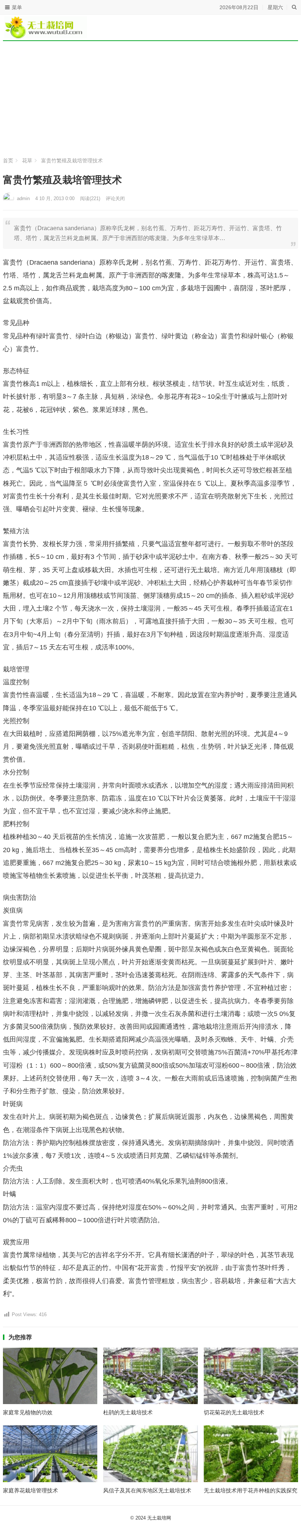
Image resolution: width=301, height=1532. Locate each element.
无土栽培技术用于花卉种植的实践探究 (250, 1490)
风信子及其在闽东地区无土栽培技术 (147, 1490)
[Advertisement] (150, 99)
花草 (27, 160)
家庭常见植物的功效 (27, 1412)
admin (23, 198)
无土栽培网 (159, 1518)
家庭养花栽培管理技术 (30, 1490)
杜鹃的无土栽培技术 (128, 1412)
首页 (8, 160)
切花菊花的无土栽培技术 (234, 1412)
